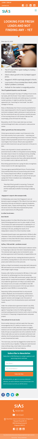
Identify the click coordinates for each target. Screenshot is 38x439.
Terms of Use (14, 437)
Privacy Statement (22, 437)
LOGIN (4, 2)
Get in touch (20, 415)
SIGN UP (8, 2)
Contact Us (5, 5)
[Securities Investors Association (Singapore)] (6, 11)
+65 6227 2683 (19, 411)
